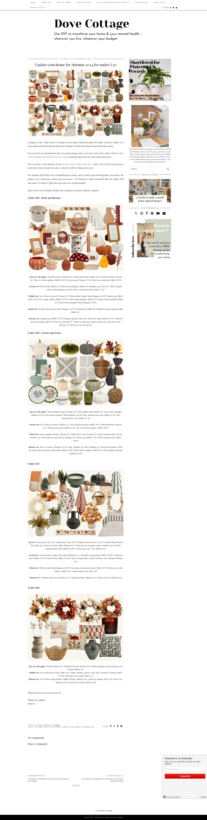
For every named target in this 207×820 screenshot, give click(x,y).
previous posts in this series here (77, 164)
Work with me (84, 2)
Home (33, 2)
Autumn (38, 727)
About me (46, 2)
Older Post (102, 778)
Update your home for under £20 (78, 727)
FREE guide (159, 2)
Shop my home (63, 2)
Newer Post (48, 778)
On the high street (52, 727)
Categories (140, 2)
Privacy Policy (37, 7)
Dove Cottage (106, 810)
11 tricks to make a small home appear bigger (150, 199)
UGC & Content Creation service (112, 2)
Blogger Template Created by (103, 817)
